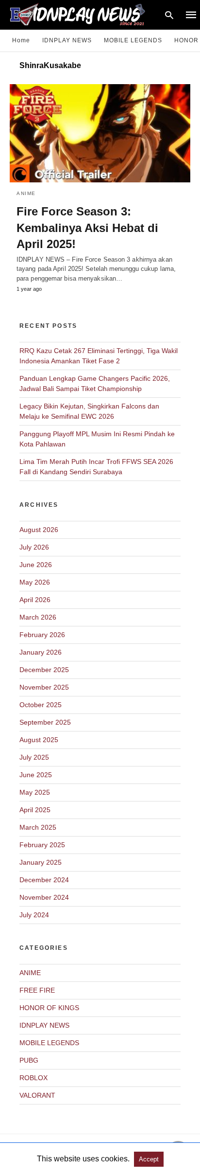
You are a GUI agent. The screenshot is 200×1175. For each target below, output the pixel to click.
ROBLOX (33, 1078)
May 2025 (34, 792)
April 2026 (34, 600)
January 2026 (40, 652)
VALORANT (37, 1095)
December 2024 (44, 880)
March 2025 (37, 827)
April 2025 (34, 810)
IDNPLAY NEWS (67, 40)
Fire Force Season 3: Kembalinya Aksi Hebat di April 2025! (87, 227)
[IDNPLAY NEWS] (87, 13)
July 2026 (34, 547)
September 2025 (45, 722)
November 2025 (44, 687)
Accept (149, 1159)
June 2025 (35, 775)
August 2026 (38, 530)
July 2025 (34, 757)
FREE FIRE (37, 990)
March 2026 (37, 617)
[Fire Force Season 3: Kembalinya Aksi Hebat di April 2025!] (100, 133)
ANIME (26, 193)
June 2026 (35, 565)
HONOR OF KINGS (49, 1008)
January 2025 (40, 862)
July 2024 (34, 915)
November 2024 (44, 897)
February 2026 (42, 635)
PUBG (28, 1060)
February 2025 (42, 845)
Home (21, 40)
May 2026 (34, 582)
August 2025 (38, 740)
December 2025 (44, 670)
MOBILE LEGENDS (133, 40)
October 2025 (40, 705)
